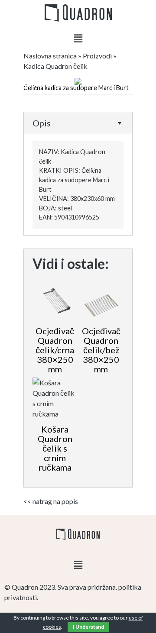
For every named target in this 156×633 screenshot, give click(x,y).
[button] (78, 38)
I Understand (88, 626)
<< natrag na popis (50, 501)
